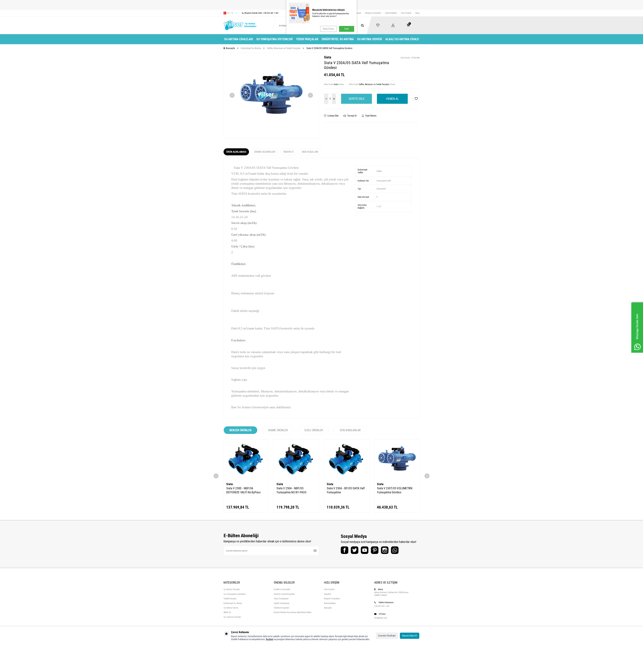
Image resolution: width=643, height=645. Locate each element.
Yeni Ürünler (406, 13)
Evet (347, 28)
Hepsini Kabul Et (409, 635)
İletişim (358, 13)
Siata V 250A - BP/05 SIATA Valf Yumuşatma (346, 490)
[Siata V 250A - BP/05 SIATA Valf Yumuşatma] (346, 459)
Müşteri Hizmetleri (373, 13)
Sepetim (327, 594)
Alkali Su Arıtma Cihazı (402, 39)
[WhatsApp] (395, 550)
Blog (417, 13)
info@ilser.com (380, 618)
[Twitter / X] (354, 550)
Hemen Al (392, 98)
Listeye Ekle (333, 115)
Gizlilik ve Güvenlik (282, 589)
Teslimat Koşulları (281, 607)
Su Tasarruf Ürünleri (232, 617)
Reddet (269, 639)
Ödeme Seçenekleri (264, 151)
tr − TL (230, 13)
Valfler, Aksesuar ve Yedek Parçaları (284, 48)
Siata (327, 57)
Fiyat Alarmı (370, 115)
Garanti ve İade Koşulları (284, 594)
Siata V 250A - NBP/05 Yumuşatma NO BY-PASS (291, 490)
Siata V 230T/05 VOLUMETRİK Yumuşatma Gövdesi (394, 490)
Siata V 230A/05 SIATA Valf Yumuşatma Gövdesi (329, 48)
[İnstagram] (384, 550)
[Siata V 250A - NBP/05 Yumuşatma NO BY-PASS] (296, 459)
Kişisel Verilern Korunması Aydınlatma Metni (292, 612)
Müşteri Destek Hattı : (261, 13)
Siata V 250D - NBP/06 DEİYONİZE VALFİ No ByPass (243, 490)
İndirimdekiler (391, 13)
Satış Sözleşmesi (281, 598)
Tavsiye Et (352, 115)
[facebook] (344, 550)
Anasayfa (230, 48)
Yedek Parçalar (307, 39)
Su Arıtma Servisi (369, 39)
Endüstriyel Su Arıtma (338, 39)
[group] (271, 95)
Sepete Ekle (357, 98)
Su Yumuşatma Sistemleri (274, 39)
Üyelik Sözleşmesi (281, 603)
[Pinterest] (374, 550)
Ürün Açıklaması (236, 151)
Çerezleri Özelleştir (387, 635)
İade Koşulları (310, 151)
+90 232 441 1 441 (381, 606)
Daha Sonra (328, 28)
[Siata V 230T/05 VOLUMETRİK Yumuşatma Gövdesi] (396, 459)
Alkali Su (227, 612)
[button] (232, 95)
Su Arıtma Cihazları (238, 39)
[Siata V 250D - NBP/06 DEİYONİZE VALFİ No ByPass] (246, 459)
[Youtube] (364, 550)
